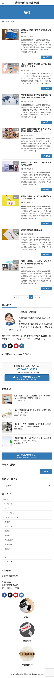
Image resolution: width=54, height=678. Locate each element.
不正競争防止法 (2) (11, 517)
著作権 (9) (8, 545)
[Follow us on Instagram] (21, 345)
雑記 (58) (8, 549)
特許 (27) (8, 535)
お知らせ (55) (7, 499)
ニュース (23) (9, 513)
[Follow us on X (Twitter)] (10, 345)
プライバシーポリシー (9, 562)
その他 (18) (9, 508)
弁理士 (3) (8, 526)
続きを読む (46, 57)
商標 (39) (8, 522)
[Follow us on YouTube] (16, 345)
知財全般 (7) (9, 540)
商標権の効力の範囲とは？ (31, 230)
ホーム (4, 557)
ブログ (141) (7, 504)
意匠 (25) (8, 531)
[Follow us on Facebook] (4, 345)
